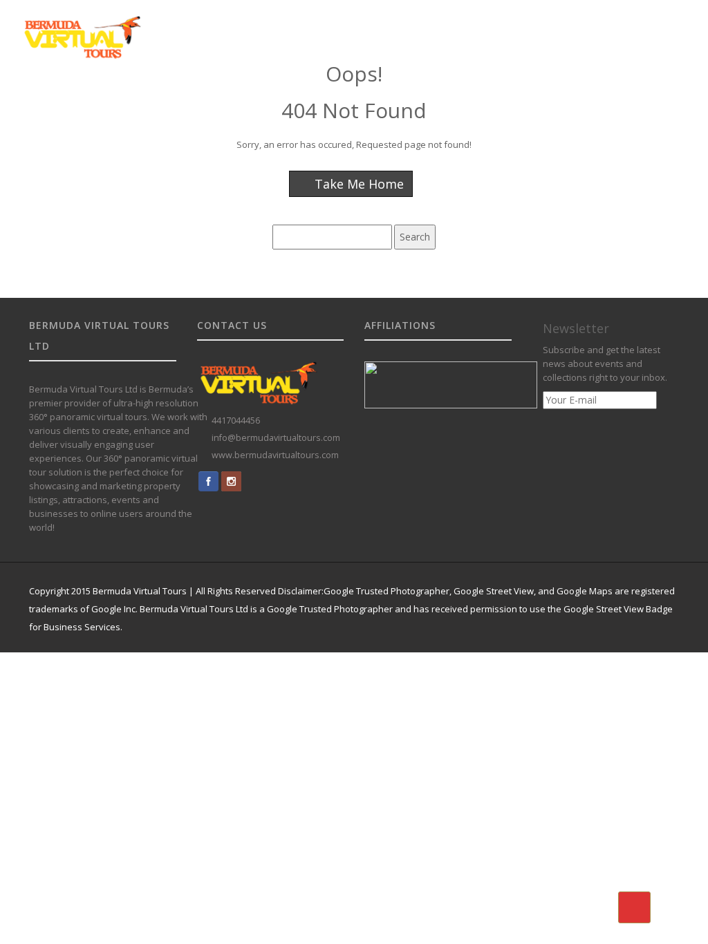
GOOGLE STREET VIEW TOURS (165, 99)
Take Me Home (357, 184)
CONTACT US (622, 99)
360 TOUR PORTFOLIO (396, 99)
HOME (72, 99)
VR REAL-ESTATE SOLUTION (518, 99)
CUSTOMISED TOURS (289, 99)
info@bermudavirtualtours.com (276, 438)
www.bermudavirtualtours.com (275, 455)
